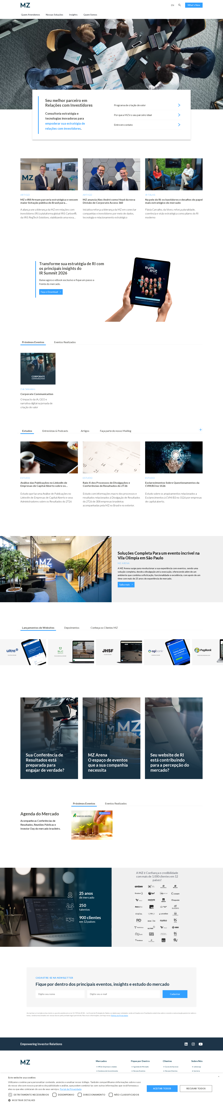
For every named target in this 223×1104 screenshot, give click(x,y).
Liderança (197, 1067)
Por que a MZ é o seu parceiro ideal (133, 114)
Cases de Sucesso (171, 1067)
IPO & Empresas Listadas (107, 1067)
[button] (179, 5)
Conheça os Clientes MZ (104, 627)
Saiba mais (124, 584)
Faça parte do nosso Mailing (115, 430)
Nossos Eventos (139, 1071)
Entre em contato (123, 124)
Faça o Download (49, 291)
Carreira (197, 1071)
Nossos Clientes (171, 1071)
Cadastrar (175, 994)
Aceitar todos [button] (162, 1088)
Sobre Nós (197, 1061)
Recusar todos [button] (196, 1088)
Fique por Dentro (140, 1061)
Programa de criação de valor (130, 105)
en (172, 5)
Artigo (25, 194)
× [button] (218, 1076)
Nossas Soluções (54, 14)
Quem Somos (90, 14)
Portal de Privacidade (70, 1089)
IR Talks (150, 194)
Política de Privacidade (119, 1015)
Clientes (167, 1061)
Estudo (25, 477)
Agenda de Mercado (141, 1067)
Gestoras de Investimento (108, 1071)
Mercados (101, 1061)
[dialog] (111, 1088)
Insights (73, 14)
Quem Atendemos (30, 14)
